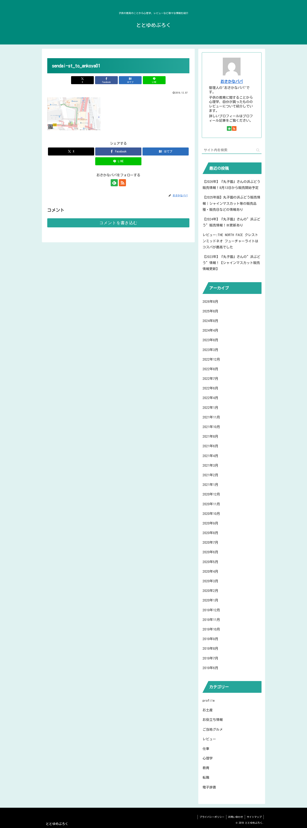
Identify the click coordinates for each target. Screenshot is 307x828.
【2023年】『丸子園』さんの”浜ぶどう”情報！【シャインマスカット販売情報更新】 (231, 262)
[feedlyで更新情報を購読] (114, 182)
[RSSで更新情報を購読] (122, 182)
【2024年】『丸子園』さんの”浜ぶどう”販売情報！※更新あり (231, 222)
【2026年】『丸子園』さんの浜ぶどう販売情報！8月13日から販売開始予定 (231, 184)
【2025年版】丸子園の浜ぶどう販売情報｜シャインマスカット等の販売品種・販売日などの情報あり (231, 203)
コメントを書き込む (118, 222)
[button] (258, 150)
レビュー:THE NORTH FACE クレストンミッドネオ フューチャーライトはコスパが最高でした (230, 241)
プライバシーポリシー (212, 817)
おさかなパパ (231, 81)
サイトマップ (254, 817)
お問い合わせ (235, 817)
